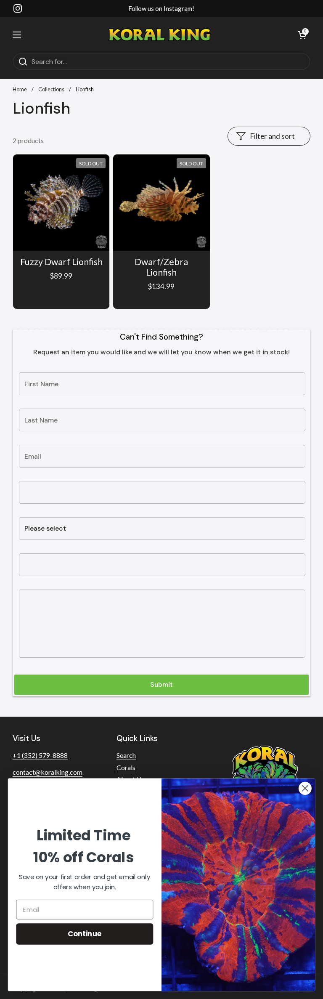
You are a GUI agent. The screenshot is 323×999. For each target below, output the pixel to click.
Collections (51, 89)
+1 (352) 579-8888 (40, 755)
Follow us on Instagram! (161, 8)
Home (20, 89)
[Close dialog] (305, 788)
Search (126, 755)
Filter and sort (272, 136)
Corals (125, 767)
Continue (85, 933)
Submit (161, 684)
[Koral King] (159, 34)
